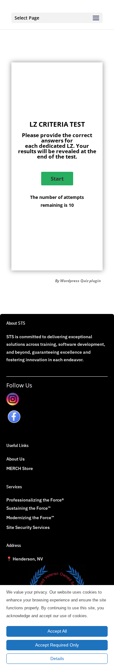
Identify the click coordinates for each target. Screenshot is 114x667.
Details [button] (57, 658)
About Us (15, 459)
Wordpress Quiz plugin (80, 280)
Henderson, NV (24, 559)
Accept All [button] (57, 631)
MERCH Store (19, 468)
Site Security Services (28, 527)
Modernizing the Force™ (30, 517)
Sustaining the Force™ (28, 508)
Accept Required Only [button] (57, 644)
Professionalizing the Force (34, 500)
